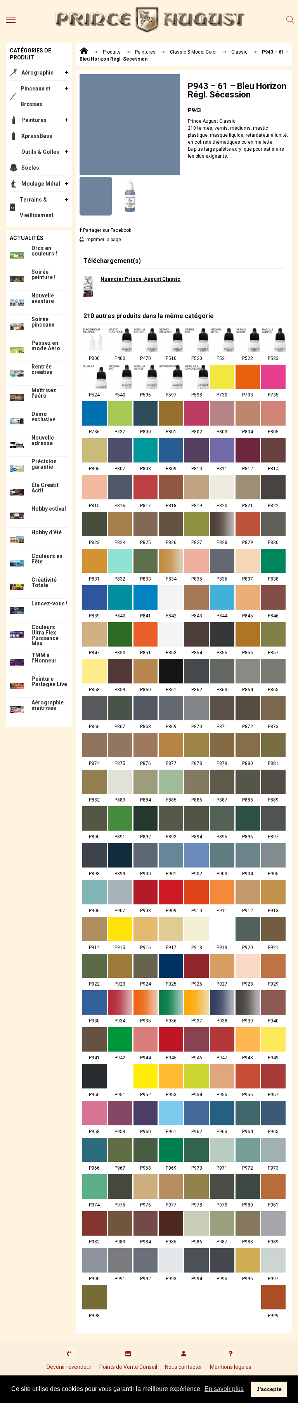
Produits (112, 52)
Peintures (34, 120)
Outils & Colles (40, 152)
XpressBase (36, 136)
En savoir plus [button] (224, 1389)
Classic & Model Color (193, 52)
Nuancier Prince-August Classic (140, 279)
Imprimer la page (102, 239)
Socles (30, 168)
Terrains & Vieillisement (37, 207)
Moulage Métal (40, 184)
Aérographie (37, 73)
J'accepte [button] (269, 1389)
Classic (239, 52)
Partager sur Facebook (106, 230)
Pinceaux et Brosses (35, 96)
